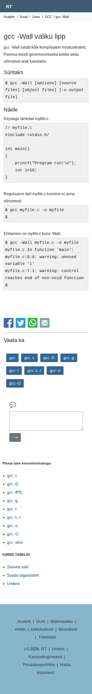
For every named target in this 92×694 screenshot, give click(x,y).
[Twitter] (21, 326)
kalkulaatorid (42, 629)
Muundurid (68, 629)
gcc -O (15, 383)
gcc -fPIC (15, 492)
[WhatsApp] (33, 326)
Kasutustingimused (45, 657)
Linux (36, 17)
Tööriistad (47, 637)
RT (9, 6)
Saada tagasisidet (23, 575)
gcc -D (49, 358)
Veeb (40, 621)
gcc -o (55, 370)
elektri (20, 629)
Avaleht (9, 17)
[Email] (45, 326)
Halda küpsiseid (54, 669)
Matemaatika (62, 621)
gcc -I (14, 370)
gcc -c (29, 358)
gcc (12, 358)
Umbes (13, 584)
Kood (23, 17)
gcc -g (69, 358)
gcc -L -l (34, 370)
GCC (48, 17)
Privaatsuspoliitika (39, 665)
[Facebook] (9, 326)
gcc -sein (15, 542)
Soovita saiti (17, 567)
